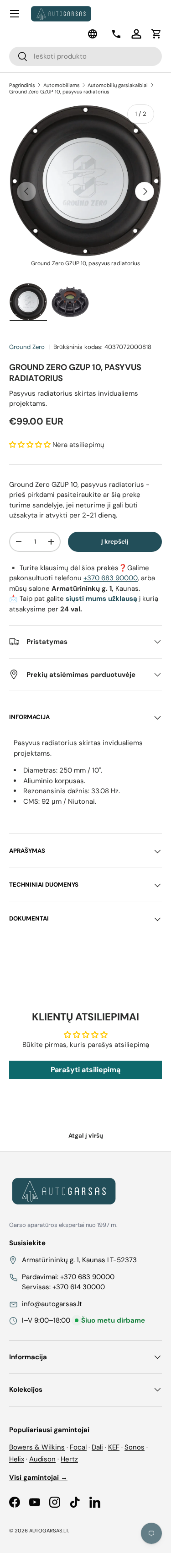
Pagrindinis (22, 85)
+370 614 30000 (78, 1286)
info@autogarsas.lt (52, 1303)
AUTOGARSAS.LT (48, 1530)
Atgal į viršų (85, 1135)
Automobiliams (61, 85)
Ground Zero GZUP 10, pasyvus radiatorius (59, 91)
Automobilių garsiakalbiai (118, 85)
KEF (113, 1447)
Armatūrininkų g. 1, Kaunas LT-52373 (79, 1259)
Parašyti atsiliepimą (85, 1069)
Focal (78, 1447)
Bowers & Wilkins (37, 1447)
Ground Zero (27, 347)
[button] (156, 34)
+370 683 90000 (110, 578)
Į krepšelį (115, 541)
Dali (97, 1447)
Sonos (134, 1447)
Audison (42, 1459)
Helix (16, 1459)
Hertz (69, 1459)
